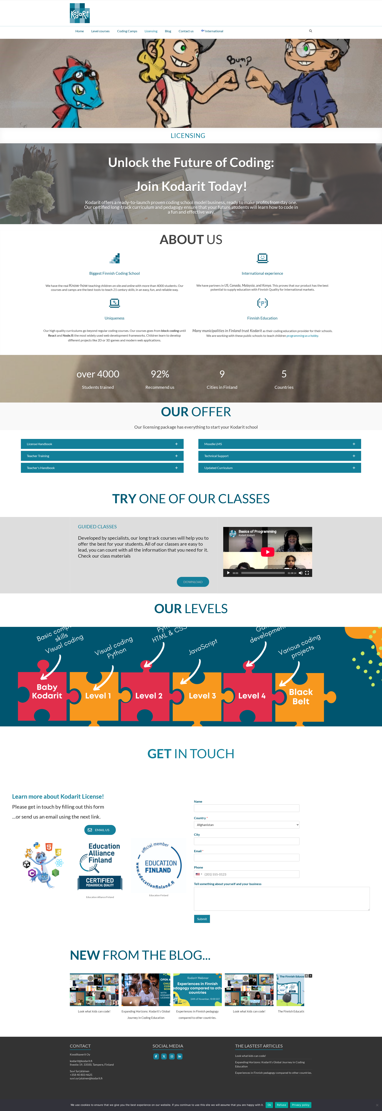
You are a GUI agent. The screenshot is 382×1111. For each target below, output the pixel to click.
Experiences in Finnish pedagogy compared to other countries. (273, 1072)
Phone (198, 867)
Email (198, 851)
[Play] (228, 573)
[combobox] (198, 874)
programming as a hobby (302, 335)
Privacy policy (301, 1104)
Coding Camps (127, 31)
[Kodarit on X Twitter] (164, 1056)
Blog (168, 31)
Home (79, 31)
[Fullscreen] (307, 573)
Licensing (151, 31)
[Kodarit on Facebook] (156, 1056)
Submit (202, 919)
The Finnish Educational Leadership (301, 1011)
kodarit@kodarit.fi (81, 1061)
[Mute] (301, 573)
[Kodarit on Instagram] (172, 1056)
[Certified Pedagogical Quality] (100, 840)
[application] (267, 552)
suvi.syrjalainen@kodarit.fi (86, 1078)
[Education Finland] (158, 840)
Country (201, 818)
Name (198, 801)
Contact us (186, 31)
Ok (269, 1104)
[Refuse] (377, 1105)
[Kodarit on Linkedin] (179, 1056)
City (197, 834)
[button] (102, 444)
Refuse (281, 1104)
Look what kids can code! (94, 1011)
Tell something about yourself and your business (227, 884)
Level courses (100, 31)
